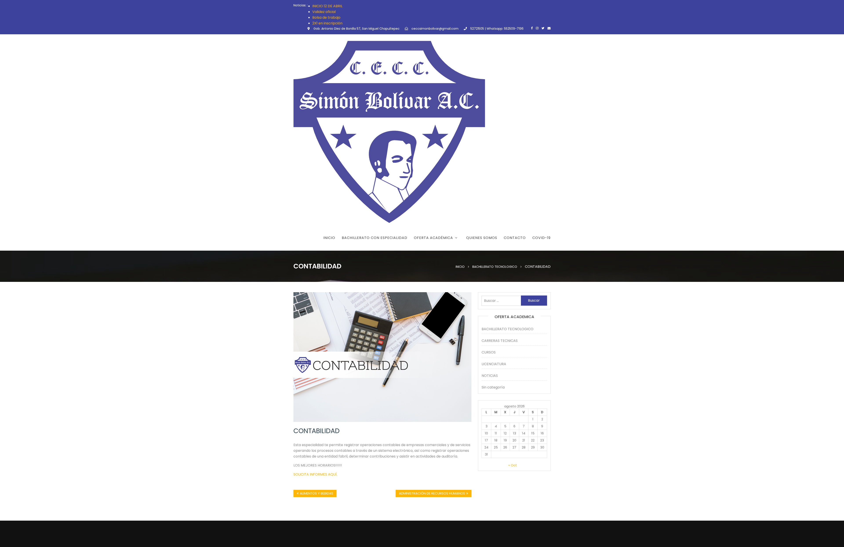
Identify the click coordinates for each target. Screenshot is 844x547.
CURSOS (489, 352)
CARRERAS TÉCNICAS (429, 249)
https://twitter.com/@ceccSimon (543, 28)
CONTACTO (515, 237)
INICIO (329, 237)
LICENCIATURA (494, 363)
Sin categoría (493, 387)
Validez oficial (324, 11)
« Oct (512, 465)
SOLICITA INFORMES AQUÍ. (315, 474)
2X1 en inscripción (327, 23)
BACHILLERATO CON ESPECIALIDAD (374, 237)
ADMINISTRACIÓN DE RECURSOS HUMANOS (432, 493)
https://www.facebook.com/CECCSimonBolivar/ (532, 28)
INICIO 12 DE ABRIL (327, 6)
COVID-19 (541, 237)
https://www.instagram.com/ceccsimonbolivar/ (537, 28)
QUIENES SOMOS (481, 237)
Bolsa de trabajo (326, 17)
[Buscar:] (514, 300)
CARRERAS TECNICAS (500, 340)
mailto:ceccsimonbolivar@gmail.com (549, 28)
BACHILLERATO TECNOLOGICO (507, 329)
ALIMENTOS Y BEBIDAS (316, 493)
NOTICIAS (490, 375)
